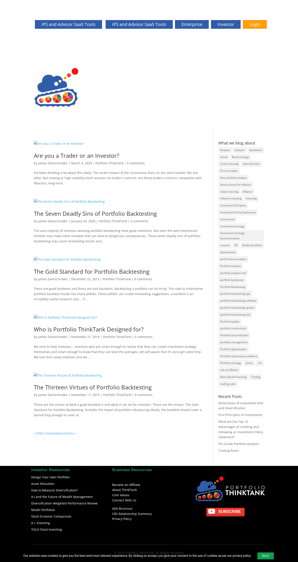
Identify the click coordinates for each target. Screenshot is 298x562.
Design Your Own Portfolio (247, 99)
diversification (251, 164)
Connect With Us (124, 500)
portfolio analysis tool (233, 273)
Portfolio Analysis (230, 266)
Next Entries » (66, 433)
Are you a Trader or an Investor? (76, 156)
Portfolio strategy (230, 363)
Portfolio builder (230, 321)
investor (225, 245)
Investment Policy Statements (238, 212)
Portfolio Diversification (234, 335)
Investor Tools (257, 76)
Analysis (225, 150)
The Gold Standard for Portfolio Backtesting (91, 271)
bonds (224, 157)
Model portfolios (252, 245)
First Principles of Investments (240, 415)
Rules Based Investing (233, 377)
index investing (229, 192)
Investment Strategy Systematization (232, 235)
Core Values (120, 495)
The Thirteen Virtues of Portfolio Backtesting (93, 387)
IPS (236, 245)
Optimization (228, 252)
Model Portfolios (43, 510)
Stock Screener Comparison (51, 516)
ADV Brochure (122, 508)
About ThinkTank (206, 76)
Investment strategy (232, 226)
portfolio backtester (232, 280)
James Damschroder (53, 163)
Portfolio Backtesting (232, 287)
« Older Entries (45, 433)
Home (184, 76)
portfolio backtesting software (238, 300)
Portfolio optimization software (238, 356)
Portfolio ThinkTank (109, 163)
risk (259, 363)
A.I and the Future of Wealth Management (62, 497)
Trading (255, 377)
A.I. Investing (40, 523)
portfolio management (233, 342)
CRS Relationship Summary (132, 514)
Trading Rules (228, 450)
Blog (226, 76)
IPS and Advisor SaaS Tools (139, 24)
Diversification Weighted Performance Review (64, 503)
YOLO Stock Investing (46, 529)
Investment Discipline (233, 205)
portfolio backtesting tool (235, 314)
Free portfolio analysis (233, 178)
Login (254, 24)
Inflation (247, 192)
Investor (226, 24)
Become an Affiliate (126, 485)
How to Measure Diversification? (54, 490)
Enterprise (192, 24)
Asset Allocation (42, 484)
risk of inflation (229, 370)
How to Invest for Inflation (235, 185)
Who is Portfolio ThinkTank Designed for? (89, 329)
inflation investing (230, 198)
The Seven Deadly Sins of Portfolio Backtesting (95, 213)
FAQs (238, 76)
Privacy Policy (122, 519)
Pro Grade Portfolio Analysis (238, 444)
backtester (255, 150)
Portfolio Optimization (233, 349)
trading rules (228, 384)
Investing (251, 198)
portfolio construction (233, 328)
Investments (227, 219)
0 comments (136, 163)
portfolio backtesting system (237, 307)
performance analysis (233, 259)
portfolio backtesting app (235, 293)
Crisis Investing (229, 164)
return (249, 363)
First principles (229, 171)
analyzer (240, 150)
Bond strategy (240, 157)
